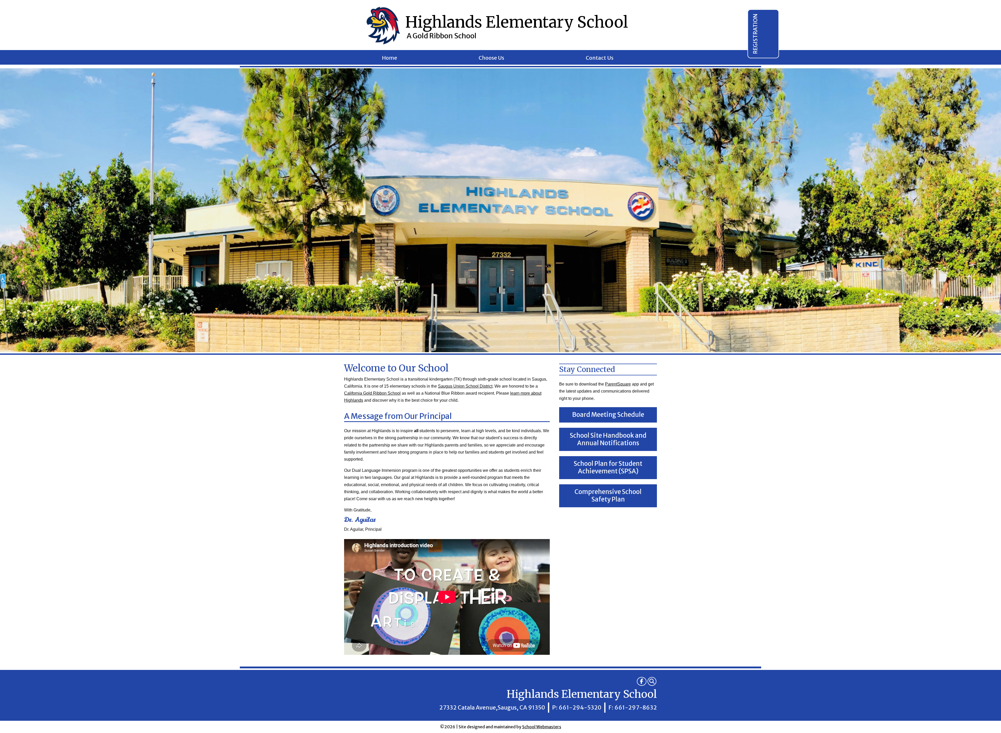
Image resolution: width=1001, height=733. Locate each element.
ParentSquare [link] (618, 384)
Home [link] (389, 58)
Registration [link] (755, 34)
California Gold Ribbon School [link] (372, 393)
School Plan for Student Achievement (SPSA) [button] (608, 467)
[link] (641, 681)
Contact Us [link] (599, 58)
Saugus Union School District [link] (465, 386)
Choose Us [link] (491, 58)
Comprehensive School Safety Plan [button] (608, 495)
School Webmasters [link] (541, 726)
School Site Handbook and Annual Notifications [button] (608, 439)
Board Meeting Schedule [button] (608, 415)
